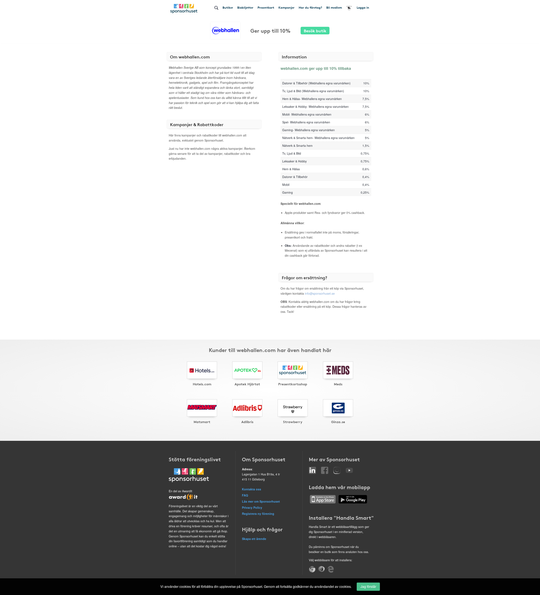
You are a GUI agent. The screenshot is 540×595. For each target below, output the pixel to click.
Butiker (228, 7)
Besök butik (315, 30)
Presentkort (266, 7)
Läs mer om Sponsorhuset (261, 501)
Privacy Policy (252, 507)
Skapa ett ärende (254, 539)
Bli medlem (334, 7)
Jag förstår (368, 586)
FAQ (245, 495)
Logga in (363, 7)
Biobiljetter (245, 7)
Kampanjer (286, 7)
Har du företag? (310, 7)
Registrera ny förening (258, 513)
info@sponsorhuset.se (320, 293)
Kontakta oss (251, 489)
